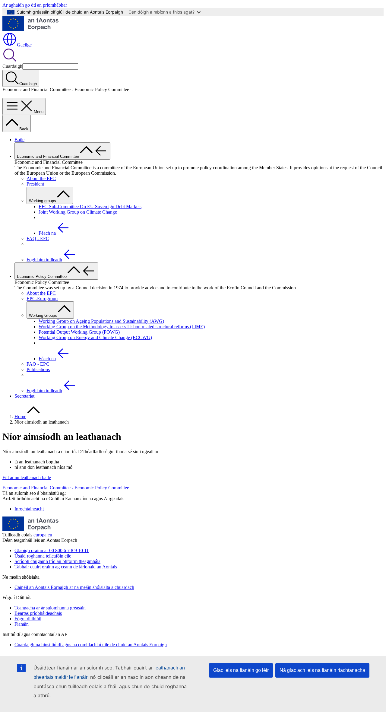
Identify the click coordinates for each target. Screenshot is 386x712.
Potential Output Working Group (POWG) (79, 332)
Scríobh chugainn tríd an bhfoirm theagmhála (57, 561)
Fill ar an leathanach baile (26, 477)
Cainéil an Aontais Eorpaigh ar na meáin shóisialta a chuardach (74, 587)
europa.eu (42, 534)
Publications (38, 369)
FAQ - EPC (38, 364)
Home (20, 416)
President (35, 183)
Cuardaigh (12, 66)
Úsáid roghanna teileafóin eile (42, 555)
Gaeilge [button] (24, 44)
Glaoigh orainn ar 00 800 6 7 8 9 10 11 (51, 550)
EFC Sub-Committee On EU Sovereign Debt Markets (90, 206)
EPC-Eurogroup (42, 298)
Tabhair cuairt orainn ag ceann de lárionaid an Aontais (65, 566)
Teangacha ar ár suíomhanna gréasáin (50, 607)
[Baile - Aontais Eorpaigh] (30, 29)
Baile (19, 139)
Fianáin (21, 624)
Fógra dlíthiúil (27, 618)
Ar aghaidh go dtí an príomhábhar (34, 5)
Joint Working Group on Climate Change (78, 212)
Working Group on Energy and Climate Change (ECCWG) (95, 337)
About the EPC (41, 293)
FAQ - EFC (38, 238)
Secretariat (24, 396)
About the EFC (41, 178)
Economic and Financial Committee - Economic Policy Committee (65, 487)
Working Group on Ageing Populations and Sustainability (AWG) (101, 321)
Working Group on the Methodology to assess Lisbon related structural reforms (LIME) (122, 326)
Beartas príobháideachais (38, 613)
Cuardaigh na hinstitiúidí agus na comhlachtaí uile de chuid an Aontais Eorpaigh (90, 644)
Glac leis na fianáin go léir (241, 670)
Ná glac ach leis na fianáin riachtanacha (322, 670)
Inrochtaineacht (29, 508)
